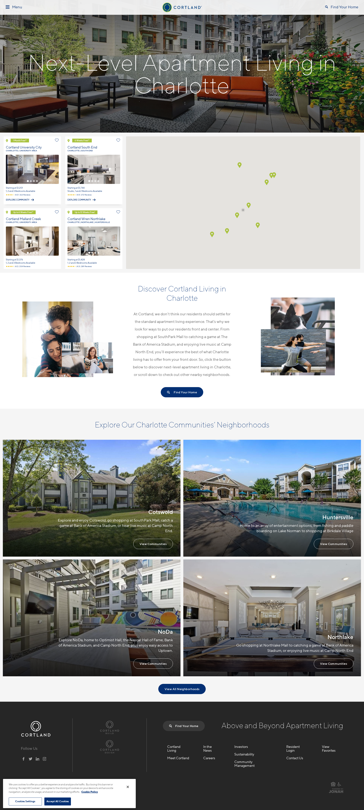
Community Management (244, 764)
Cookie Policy (89, 791)
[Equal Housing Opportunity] (333, 784)
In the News (207, 748)
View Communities (153, 544)
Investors (241, 747)
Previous (8, 169)
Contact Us (294, 758)
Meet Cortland (178, 758)
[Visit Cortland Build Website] (109, 727)
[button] (267, 182)
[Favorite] (57, 140)
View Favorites (329, 748)
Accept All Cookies (57, 801)
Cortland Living (173, 748)
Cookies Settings (25, 801)
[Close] (128, 787)
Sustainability (244, 754)
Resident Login (293, 748)
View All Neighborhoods (182, 689)
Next (56, 169)
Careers (209, 758)
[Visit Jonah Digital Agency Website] (336, 792)
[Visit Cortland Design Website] (109, 746)
